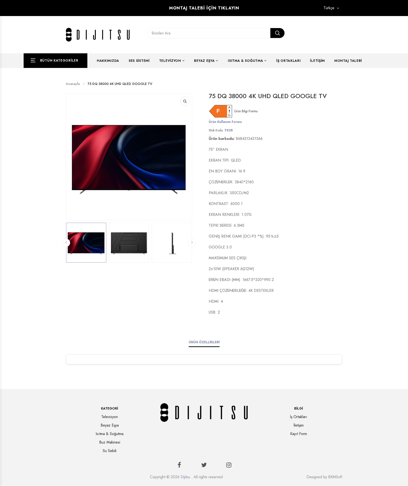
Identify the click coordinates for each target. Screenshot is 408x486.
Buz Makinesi (109, 442)
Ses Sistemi (139, 60)
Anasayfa (73, 83)
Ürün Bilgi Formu (246, 111)
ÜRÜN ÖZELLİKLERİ (204, 342)
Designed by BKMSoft (324, 477)
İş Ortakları (288, 60)
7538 (229, 130)
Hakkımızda (108, 60)
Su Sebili (109, 450)
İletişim (317, 60)
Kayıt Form (298, 433)
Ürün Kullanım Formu (225, 121)
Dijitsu (185, 477)
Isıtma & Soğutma (245, 60)
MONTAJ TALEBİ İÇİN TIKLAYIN (204, 8)
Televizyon (170, 60)
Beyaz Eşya (204, 60)
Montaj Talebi (348, 60)
